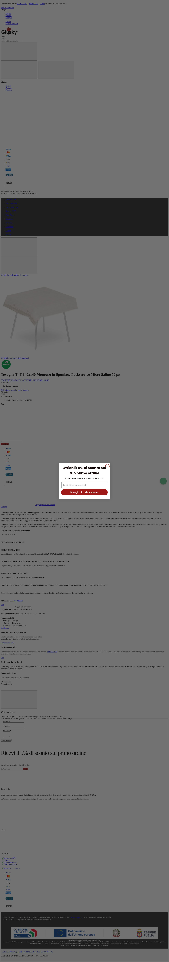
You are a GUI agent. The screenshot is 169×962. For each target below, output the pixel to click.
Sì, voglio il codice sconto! (84, 492)
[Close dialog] (107, 466)
